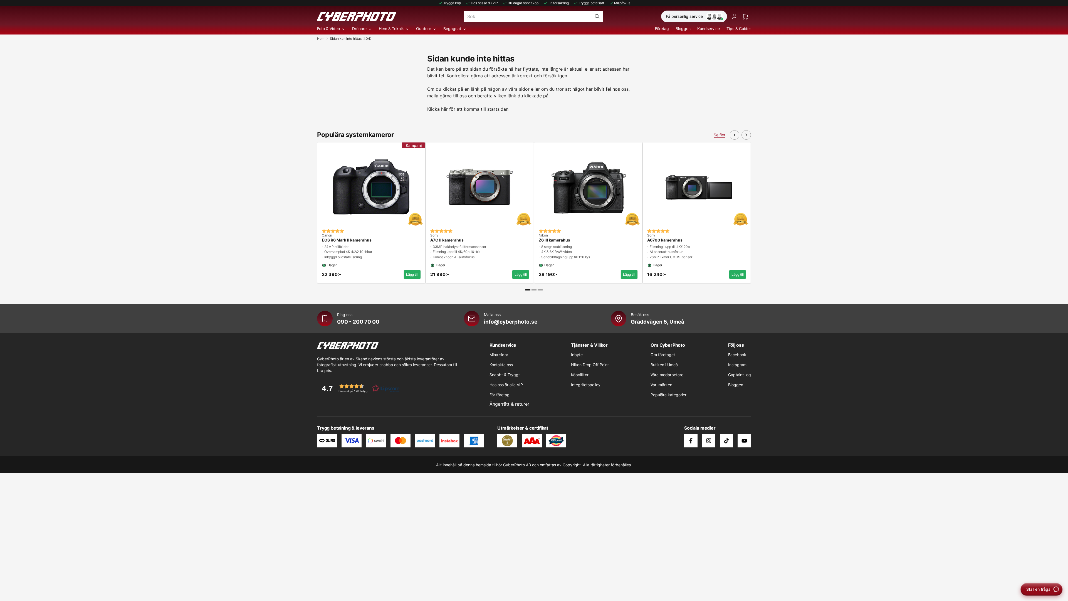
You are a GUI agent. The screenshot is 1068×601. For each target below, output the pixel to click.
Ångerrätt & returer (509, 404)
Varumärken (661, 384)
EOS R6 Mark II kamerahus (347, 240)
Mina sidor (499, 354)
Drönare (359, 28)
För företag (500, 394)
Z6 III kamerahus (554, 240)
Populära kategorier (668, 394)
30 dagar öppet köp (523, 3)
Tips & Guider (738, 28)
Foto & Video (328, 28)
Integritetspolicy (585, 384)
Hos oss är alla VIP (506, 384)
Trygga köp (452, 3)
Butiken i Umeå (664, 364)
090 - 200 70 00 (358, 321)
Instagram (737, 364)
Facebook (737, 354)
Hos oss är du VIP (484, 3)
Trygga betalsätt (591, 3)
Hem (320, 38)
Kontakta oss (501, 364)
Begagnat (452, 28)
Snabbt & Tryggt (505, 374)
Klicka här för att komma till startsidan (467, 109)
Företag (662, 28)
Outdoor (423, 28)
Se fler (719, 134)
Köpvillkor (580, 374)
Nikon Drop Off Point (590, 364)
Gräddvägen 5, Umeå (657, 321)
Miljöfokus (622, 3)
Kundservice (708, 28)
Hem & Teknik (391, 28)
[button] (358, 388)
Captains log (739, 374)
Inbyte (577, 354)
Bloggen (683, 28)
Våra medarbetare (667, 374)
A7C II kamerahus (447, 240)
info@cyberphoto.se (510, 321)
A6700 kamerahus (665, 240)
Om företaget (663, 354)
